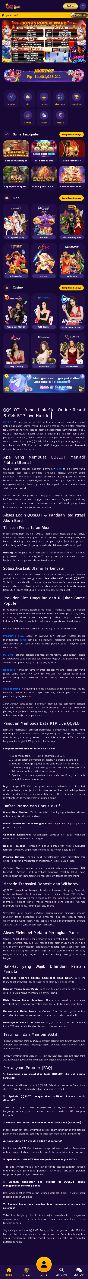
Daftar (70, 6)
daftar (24, 640)
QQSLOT (8, 422)
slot (60, 469)
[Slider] (44, 41)
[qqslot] (11, 6)
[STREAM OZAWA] (78, 54)
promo (81, 1219)
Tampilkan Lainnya (71, 134)
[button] (7, 41)
